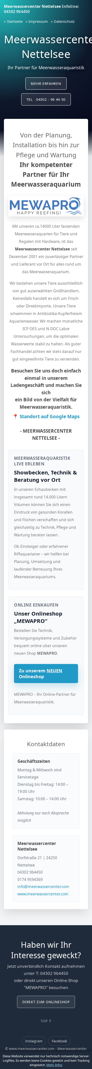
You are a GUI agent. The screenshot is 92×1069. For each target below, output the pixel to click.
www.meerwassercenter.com (42, 894)
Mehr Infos (54, 1065)
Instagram (33, 1041)
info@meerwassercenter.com (43, 886)
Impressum (38, 21)
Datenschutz (64, 21)
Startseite (15, 21)
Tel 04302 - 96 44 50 (46, 99)
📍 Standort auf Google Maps (46, 416)
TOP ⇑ (46, 1020)
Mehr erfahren (46, 83)
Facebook (59, 1041)
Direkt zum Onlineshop (46, 1002)
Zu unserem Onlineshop (40, 673)
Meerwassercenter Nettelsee (32, 6)
